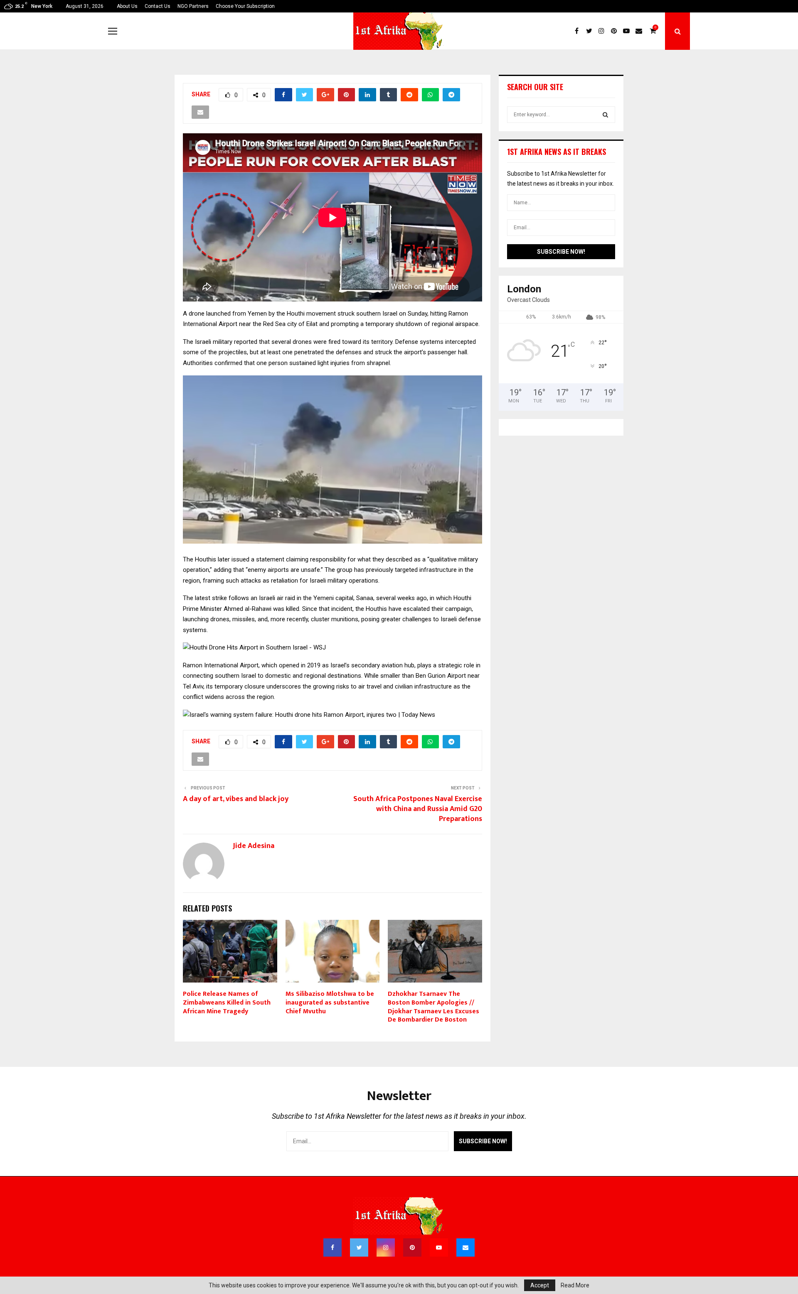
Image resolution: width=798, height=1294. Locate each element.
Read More (575, 1285)
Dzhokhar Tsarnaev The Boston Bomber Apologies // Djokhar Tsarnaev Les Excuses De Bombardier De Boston (433, 1006)
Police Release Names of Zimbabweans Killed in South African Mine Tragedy (227, 1002)
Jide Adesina (253, 846)
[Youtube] (628, 31)
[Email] (641, 31)
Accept (539, 1285)
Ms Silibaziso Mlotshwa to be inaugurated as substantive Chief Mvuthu (330, 1002)
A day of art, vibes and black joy (235, 799)
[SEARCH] (606, 114)
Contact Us (157, 6)
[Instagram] (603, 31)
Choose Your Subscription (245, 6)
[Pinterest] (616, 31)
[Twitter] (591, 31)
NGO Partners (193, 6)
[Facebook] (578, 31)
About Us (127, 6)
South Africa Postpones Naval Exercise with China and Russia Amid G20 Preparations (417, 809)
